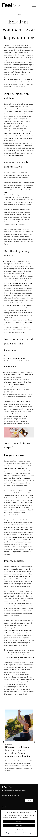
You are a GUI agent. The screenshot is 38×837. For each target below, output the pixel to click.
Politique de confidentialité (13, 833)
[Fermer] (36, 811)
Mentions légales (28, 833)
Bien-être (4, 807)
